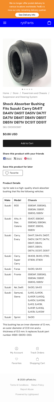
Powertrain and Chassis (34, 93)
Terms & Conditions (19, 385)
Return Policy (37, 385)
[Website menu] (5, 23)
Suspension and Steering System (20, 96)
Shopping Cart (37, 363)
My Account (16, 352)
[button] (27, 15)
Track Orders (37, 352)
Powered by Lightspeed (27, 394)
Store (15, 93)
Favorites (16, 363)
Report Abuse (27, 389)
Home (6, 93)
